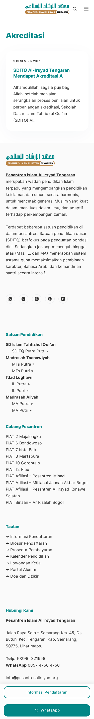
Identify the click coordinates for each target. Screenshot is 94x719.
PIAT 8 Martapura (22, 456)
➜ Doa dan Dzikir (22, 576)
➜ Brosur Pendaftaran (26, 543)
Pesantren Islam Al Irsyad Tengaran (40, 174)
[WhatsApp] (10, 299)
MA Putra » (22, 403)
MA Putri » (22, 410)
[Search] (74, 9)
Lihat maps (30, 645)
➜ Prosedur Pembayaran (29, 549)
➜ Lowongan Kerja (23, 562)
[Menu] (86, 8)
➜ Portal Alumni (21, 569)
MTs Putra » (23, 364)
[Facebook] (50, 299)
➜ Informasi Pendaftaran (29, 536)
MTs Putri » (22, 370)
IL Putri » (20, 390)
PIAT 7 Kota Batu (21, 449)
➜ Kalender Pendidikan (27, 556)
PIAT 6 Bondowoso (24, 442)
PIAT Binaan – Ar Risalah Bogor (35, 502)
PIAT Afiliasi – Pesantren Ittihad (35, 475)
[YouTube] (63, 299)
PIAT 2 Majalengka (23, 436)
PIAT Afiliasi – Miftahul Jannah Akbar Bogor (47, 482)
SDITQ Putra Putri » (30, 350)
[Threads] (37, 299)
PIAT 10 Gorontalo (23, 462)
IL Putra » (21, 383)
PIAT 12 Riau (17, 469)
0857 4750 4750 (44, 665)
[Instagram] (23, 299)
